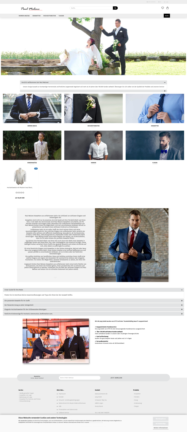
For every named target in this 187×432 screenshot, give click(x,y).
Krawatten (36, 16)
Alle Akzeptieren (161, 419)
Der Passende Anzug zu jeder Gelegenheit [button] (18, 305)
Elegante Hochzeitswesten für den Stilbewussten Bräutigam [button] (25, 309)
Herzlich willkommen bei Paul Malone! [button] (35, 82)
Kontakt (61, 397)
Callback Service (64, 413)
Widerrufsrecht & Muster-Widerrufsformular (72, 403)
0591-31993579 (151, 2)
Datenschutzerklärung (95, 422)
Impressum (62, 394)
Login (166, 2)
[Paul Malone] (32, 9)
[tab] (93, 82)
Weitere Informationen (161, 428)
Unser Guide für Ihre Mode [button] (13, 290)
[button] (167, 8)
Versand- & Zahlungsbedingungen (69, 400)
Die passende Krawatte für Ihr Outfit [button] (17, 301)
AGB (60, 406)
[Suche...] (115, 8)
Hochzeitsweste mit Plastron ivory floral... (20, 187)
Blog (166, 16)
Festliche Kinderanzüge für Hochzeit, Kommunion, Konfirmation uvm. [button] (28, 314)
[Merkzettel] (162, 8)
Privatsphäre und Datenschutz (68, 409)
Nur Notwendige (161, 423)
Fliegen (61, 16)
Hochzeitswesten (49, 16)
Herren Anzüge (24, 16)
